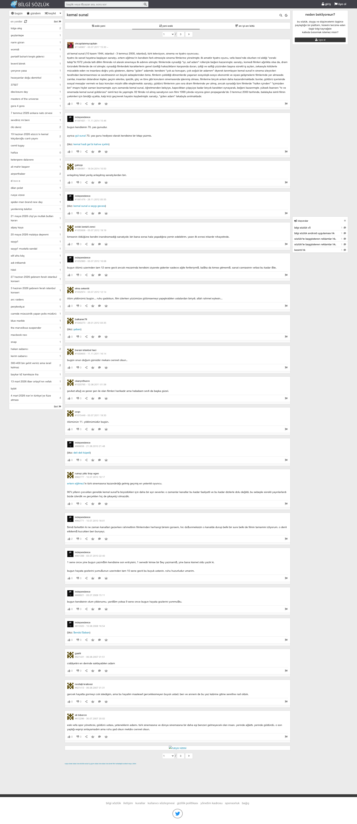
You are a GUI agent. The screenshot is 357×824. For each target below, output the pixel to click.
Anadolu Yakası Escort (182, 768)
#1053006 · (90, 230)
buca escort (106, 768)
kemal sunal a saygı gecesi (89, 205)
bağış (245, 803)
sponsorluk (232, 803)
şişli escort (223, 768)
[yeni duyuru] (345, 220)
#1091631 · (90, 120)
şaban (77, 329)
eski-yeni (99, 25)
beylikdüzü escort (262, 768)
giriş (327, 4)
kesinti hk (318, 249)
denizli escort (123, 768)
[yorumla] (99, 104)
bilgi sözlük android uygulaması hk (318, 233)
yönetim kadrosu (211, 803)
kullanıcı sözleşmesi (161, 803)
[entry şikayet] (286, 103)
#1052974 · (90, 291)
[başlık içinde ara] (281, 15)
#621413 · (90, 687)
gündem (35, 13)
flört (114, 764)
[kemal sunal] (189, 34)
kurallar (140, 803)
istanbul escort (206, 768)
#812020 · (90, 625)
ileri (56, 21)
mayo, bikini (132, 764)
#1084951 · (90, 168)
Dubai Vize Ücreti (107, 764)
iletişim (128, 803)
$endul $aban (81, 632)
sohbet (125, 764)
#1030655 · (90, 353)
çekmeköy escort (157, 768)
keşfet (52, 13)
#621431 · (90, 656)
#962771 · (90, 520)
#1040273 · (90, 322)
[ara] (145, 4)
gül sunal (80, 135)
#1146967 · (91, 47)
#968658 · (90, 446)
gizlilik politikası (187, 803)
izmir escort (72, 768)
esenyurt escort (240, 768)
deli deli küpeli (81, 452)
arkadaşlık (119, 764)
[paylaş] (86, 103)
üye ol (341, 4)
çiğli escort (139, 768)
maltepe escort (89, 768)
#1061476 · (90, 199)
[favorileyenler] (106, 103)
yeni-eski (167, 25)
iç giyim (91, 764)
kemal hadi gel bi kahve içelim (91, 144)
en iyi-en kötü (246, 25)
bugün (18, 13)
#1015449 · (90, 415)
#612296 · (90, 718)
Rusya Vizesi (68, 764)
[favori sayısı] (93, 103)
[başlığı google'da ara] (286, 15)
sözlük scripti (84, 764)
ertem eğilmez (75, 483)
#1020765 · (90, 384)
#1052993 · (90, 261)
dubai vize (76, 764)
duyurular (302, 220)
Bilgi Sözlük (33, 4)
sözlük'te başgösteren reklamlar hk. (318, 238)
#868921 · (90, 595)
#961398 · (90, 555)
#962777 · (90, 476)
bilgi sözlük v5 (318, 227)
